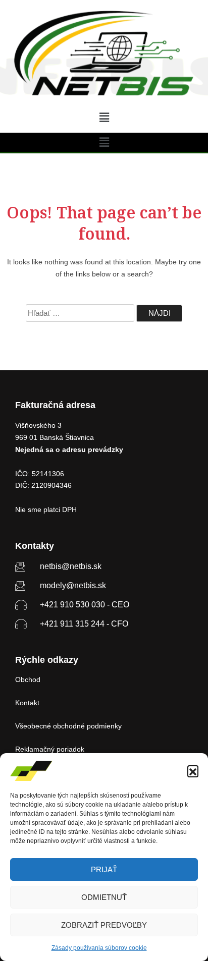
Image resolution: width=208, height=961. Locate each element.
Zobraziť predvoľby (104, 925)
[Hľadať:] (80, 313)
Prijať (104, 869)
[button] (193, 771)
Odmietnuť (104, 897)
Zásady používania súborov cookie (99, 947)
